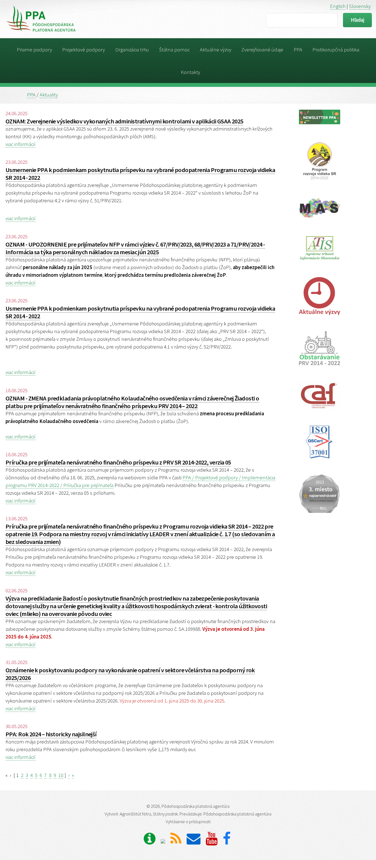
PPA (298, 49)
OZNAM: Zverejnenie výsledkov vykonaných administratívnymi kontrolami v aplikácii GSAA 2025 (124, 121)
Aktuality (49, 95)
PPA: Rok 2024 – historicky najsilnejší (51, 734)
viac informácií (21, 144)
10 (60, 775)
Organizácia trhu (132, 49)
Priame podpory (34, 49)
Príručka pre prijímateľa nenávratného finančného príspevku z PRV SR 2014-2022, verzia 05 (118, 462)
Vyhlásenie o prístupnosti (188, 821)
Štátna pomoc (174, 49)
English (337, 6)
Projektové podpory (83, 49)
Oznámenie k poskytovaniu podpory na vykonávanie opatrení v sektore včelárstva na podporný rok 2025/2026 (130, 674)
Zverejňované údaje (262, 49)
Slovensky (360, 6)
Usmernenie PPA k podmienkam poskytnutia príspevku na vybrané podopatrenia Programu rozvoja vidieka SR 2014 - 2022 (140, 173)
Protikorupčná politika (335, 49)
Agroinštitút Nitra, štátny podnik (149, 814)
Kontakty (190, 72)
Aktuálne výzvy (215, 49)
